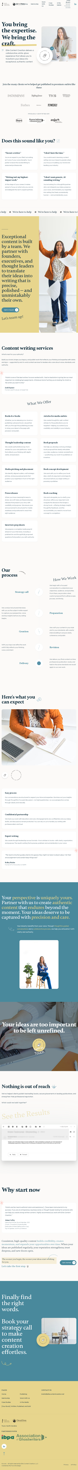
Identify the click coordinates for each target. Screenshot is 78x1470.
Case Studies (51, 4)
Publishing (24, 4)
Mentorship (34, 4)
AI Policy (73, 1465)
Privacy (66, 1465)
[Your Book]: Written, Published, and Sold (16, 1406)
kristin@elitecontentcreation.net (52, 1394)
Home (16, 4)
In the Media (59, 4)
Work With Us (44, 4)
